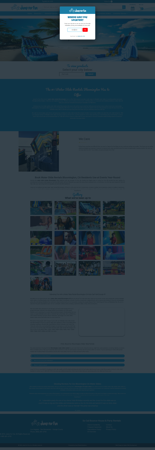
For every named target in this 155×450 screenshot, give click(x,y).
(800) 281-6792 (81, 36)
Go (85, 30)
